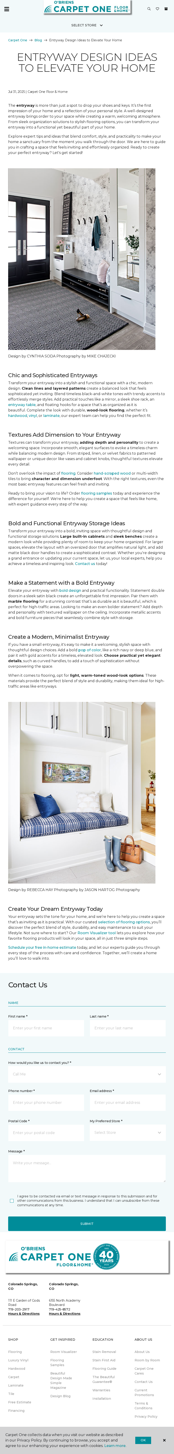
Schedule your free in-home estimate (42, 947)
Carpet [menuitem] (13, 1377)
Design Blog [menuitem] (60, 1396)
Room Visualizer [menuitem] (63, 1352)
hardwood (17, 416)
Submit (87, 1224)
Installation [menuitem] (101, 1399)
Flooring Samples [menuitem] (57, 1362)
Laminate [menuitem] (16, 1385)
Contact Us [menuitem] (144, 1382)
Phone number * (21, 1090)
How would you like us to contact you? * (39, 1062)
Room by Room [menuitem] (147, 1360)
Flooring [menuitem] (15, 1352)
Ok (143, 1440)
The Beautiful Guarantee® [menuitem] (103, 1379)
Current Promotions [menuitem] (144, 1392)
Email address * (102, 1090)
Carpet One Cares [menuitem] (144, 1371)
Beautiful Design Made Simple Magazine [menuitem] (61, 1380)
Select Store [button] (84, 25)
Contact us (85, 564)
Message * (16, 1151)
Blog (38, 40)
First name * (17, 1016)
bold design (70, 590)
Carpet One (17, 40)
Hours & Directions (24, 1314)
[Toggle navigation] (7, 9)
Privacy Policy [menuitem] (146, 1416)
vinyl (33, 416)
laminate (51, 416)
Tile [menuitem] (11, 1394)
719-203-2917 (18, 1309)
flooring (68, 473)
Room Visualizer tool (96, 933)
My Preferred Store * (106, 1121)
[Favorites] (157, 9)
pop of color (89, 650)
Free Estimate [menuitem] (19, 1402)
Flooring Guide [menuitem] (104, 1369)
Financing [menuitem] (16, 1411)
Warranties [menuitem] (101, 1390)
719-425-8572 (59, 1309)
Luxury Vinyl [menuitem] (18, 1360)
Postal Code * (18, 1121)
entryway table (22, 405)
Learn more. (115, 1446)
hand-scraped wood (112, 473)
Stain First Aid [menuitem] (103, 1360)
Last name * (99, 1016)
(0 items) (166, 8)
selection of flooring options (124, 922)
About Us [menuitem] (142, 1352)
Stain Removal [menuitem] (104, 1352)
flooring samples (96, 493)
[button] (149, 9)
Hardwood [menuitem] (16, 1369)
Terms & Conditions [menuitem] (143, 1405)
